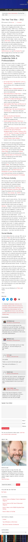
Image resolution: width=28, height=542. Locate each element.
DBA (20, 310)
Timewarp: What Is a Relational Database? (13, 88)
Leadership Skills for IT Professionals (13, 154)
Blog (7, 151)
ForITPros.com (5, 149)
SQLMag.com (18, 187)
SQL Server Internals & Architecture (11, 524)
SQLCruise (4, 206)
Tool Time (19, 309)
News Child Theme (15, 538)
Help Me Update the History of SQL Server (13, 121)
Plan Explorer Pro (18, 51)
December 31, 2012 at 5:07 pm (13, 322)
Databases (10, 305)
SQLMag (4, 309)
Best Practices (12, 310)
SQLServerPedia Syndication (11, 309)
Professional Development (13, 307)
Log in (20, 540)
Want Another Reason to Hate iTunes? (12, 93)
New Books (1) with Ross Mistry (14, 189)
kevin (13, 22)
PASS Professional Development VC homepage (14, 174)
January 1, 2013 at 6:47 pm (12, 356)
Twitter (3, 151)
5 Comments (19, 22)
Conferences (17, 304)
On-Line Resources (18, 305)
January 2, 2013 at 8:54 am (12, 373)
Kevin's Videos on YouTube (9, 511)
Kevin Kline (5, 467)
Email (23, 423)
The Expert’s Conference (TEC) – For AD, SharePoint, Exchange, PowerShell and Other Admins (15, 133)
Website (24, 426)
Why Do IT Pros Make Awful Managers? (13, 98)
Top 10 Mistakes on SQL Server (10, 522)
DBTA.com (4, 189)
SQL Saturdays (11, 192)
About (10, 9)
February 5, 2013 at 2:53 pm (13, 389)
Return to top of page (14, 536)
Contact (4, 519)
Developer (4, 312)
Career (17, 310)
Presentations (5, 307)
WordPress (15, 540)
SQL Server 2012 (20, 312)
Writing (7, 314)
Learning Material (18, 9)
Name (23, 420)
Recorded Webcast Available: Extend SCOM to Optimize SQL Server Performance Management (15, 129)
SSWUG (21, 151)
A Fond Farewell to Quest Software (12, 138)
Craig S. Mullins (10, 388)
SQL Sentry (7, 40)
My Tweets (4, 492)
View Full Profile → (6, 479)
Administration (11, 304)
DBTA (13, 305)
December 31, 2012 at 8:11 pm (13, 340)
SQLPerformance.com (7, 51)
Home (6, 9)
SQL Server (20, 307)
